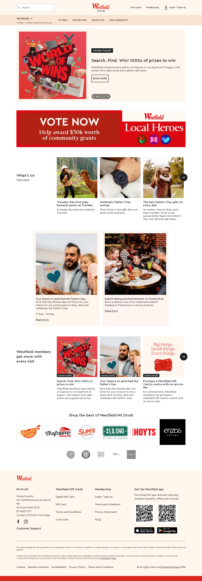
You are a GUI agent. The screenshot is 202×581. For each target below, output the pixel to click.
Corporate (62, 519)
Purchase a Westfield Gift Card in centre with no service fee (163, 384)
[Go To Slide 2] (99, 96)
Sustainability (59, 567)
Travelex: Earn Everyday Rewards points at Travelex (75, 204)
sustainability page (108, 558)
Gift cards (135, 7)
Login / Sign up (104, 497)
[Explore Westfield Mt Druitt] (101, 8)
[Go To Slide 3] (102, 96)
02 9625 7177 (23, 511)
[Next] (183, 177)
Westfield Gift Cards (69, 489)
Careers (21, 567)
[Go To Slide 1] (97, 96)
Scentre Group (170, 567)
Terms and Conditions (68, 512)
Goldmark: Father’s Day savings (115, 204)
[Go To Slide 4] (104, 96)
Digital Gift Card (65, 497)
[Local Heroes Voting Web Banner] (101, 128)
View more (22, 180)
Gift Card (61, 504)
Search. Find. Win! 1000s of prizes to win (74, 383)
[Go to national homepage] (24, 477)
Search (26, 7)
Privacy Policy (77, 567)
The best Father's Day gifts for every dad (163, 204)
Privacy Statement (106, 512)
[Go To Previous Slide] (94, 96)
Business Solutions (38, 567)
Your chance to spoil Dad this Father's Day (119, 383)
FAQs (98, 519)
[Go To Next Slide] (107, 96)
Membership (152, 7)
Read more (100, 78)
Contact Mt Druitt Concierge (33, 515)
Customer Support (28, 528)
